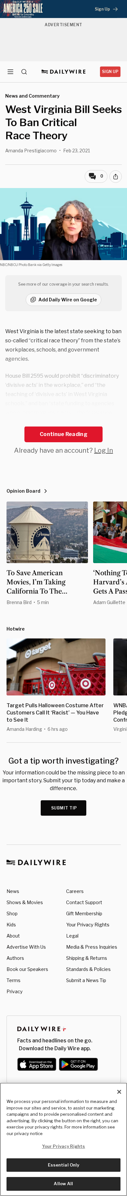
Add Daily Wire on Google (67, 299)
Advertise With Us (26, 947)
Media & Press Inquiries (91, 947)
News (13, 891)
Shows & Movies (25, 902)
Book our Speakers (27, 969)
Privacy (14, 991)
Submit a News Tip (86, 980)
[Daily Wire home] (64, 71)
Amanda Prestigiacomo (31, 150)
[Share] (115, 176)
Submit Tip (64, 808)
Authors (15, 958)
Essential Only (63, 1165)
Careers (75, 891)
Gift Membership (84, 913)
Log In (103, 450)
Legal (72, 936)
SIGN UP (110, 71)
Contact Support (84, 902)
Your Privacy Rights (87, 925)
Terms (14, 980)
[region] (63, 1139)
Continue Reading (63, 434)
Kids (11, 924)
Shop (12, 913)
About (13, 936)
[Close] (119, 1092)
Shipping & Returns (86, 958)
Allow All (63, 1183)
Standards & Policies (88, 969)
